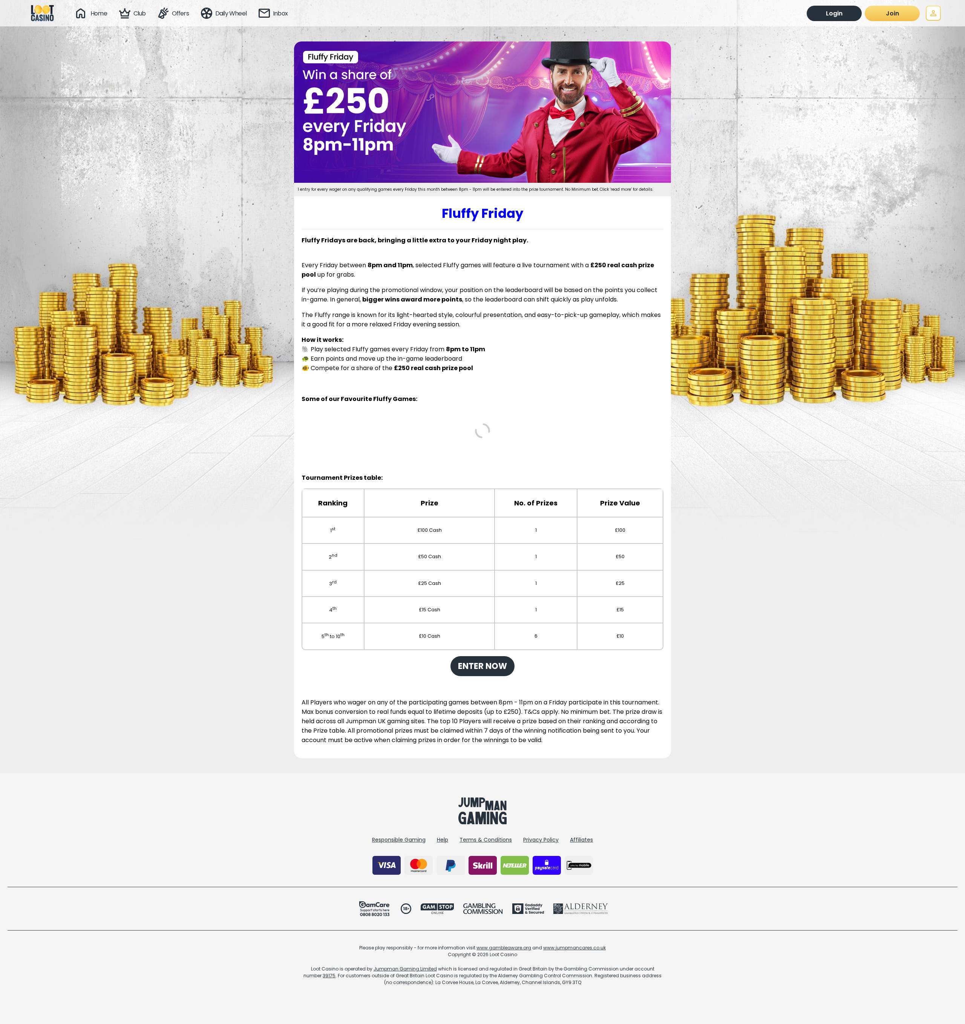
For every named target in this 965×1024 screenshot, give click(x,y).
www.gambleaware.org (503, 947)
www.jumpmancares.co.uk (574, 947)
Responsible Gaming (399, 839)
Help (442, 839)
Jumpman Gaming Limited (405, 969)
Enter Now (482, 666)
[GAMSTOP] (437, 908)
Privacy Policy (541, 839)
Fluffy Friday (482, 213)
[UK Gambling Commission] (482, 908)
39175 (329, 975)
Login (834, 13)
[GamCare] (374, 908)
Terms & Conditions (486, 839)
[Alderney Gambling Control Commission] (580, 908)
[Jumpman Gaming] (482, 822)
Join (892, 13)
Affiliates (581, 839)
